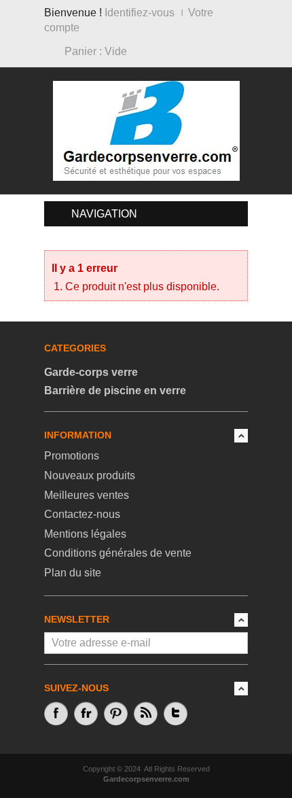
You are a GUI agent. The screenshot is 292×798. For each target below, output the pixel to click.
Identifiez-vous (140, 12)
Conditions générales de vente (117, 553)
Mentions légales (85, 534)
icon (241, 436)
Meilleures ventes (86, 495)
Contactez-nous (82, 514)
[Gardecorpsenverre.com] (146, 130)
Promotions (71, 456)
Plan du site (72, 572)
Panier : (96, 51)
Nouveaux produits (89, 475)
